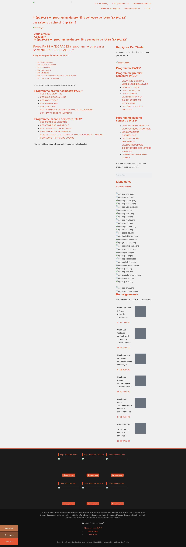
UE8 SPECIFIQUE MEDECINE (53, 122)
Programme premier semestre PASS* (51, 55)
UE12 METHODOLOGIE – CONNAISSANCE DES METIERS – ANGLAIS (71, 135)
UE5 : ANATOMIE (43, 73)
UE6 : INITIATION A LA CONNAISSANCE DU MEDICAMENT (56, 75)
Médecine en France (142, 3)
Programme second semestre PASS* (58, 119)
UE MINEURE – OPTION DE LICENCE (57, 138)
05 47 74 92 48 (123, 392)
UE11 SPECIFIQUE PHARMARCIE (55, 131)
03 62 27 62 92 (123, 441)
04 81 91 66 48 (123, 370)
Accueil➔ (40, 36)
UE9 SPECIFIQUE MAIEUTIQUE (54, 125)
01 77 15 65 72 (123, 322)
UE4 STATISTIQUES (44, 70)
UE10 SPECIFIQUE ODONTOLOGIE (56, 128)
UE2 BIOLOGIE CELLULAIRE (46, 65)
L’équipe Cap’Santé (120, 3)
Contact (147, 8)
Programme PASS (132, 8)
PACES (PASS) (101, 3)
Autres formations (123, 187)
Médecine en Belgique (110, 8)
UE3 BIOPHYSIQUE (43, 67)
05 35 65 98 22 (123, 348)
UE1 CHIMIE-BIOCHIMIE (45, 62)
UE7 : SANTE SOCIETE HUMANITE (49, 78)
